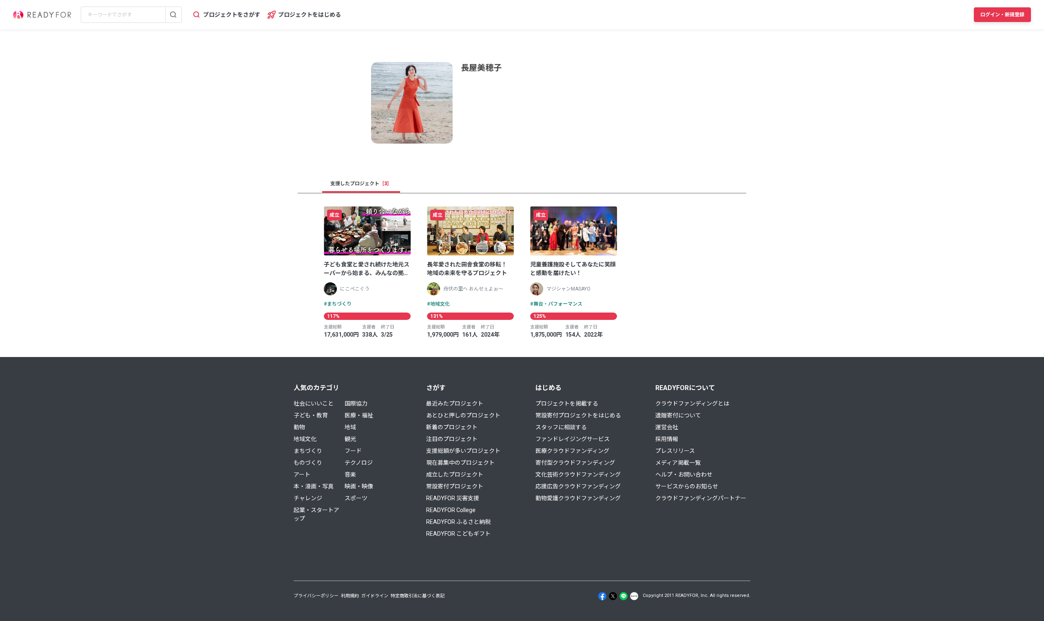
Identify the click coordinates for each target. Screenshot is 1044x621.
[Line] (623, 596)
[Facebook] (602, 596)
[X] (613, 596)
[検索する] (173, 15)
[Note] (634, 596)
